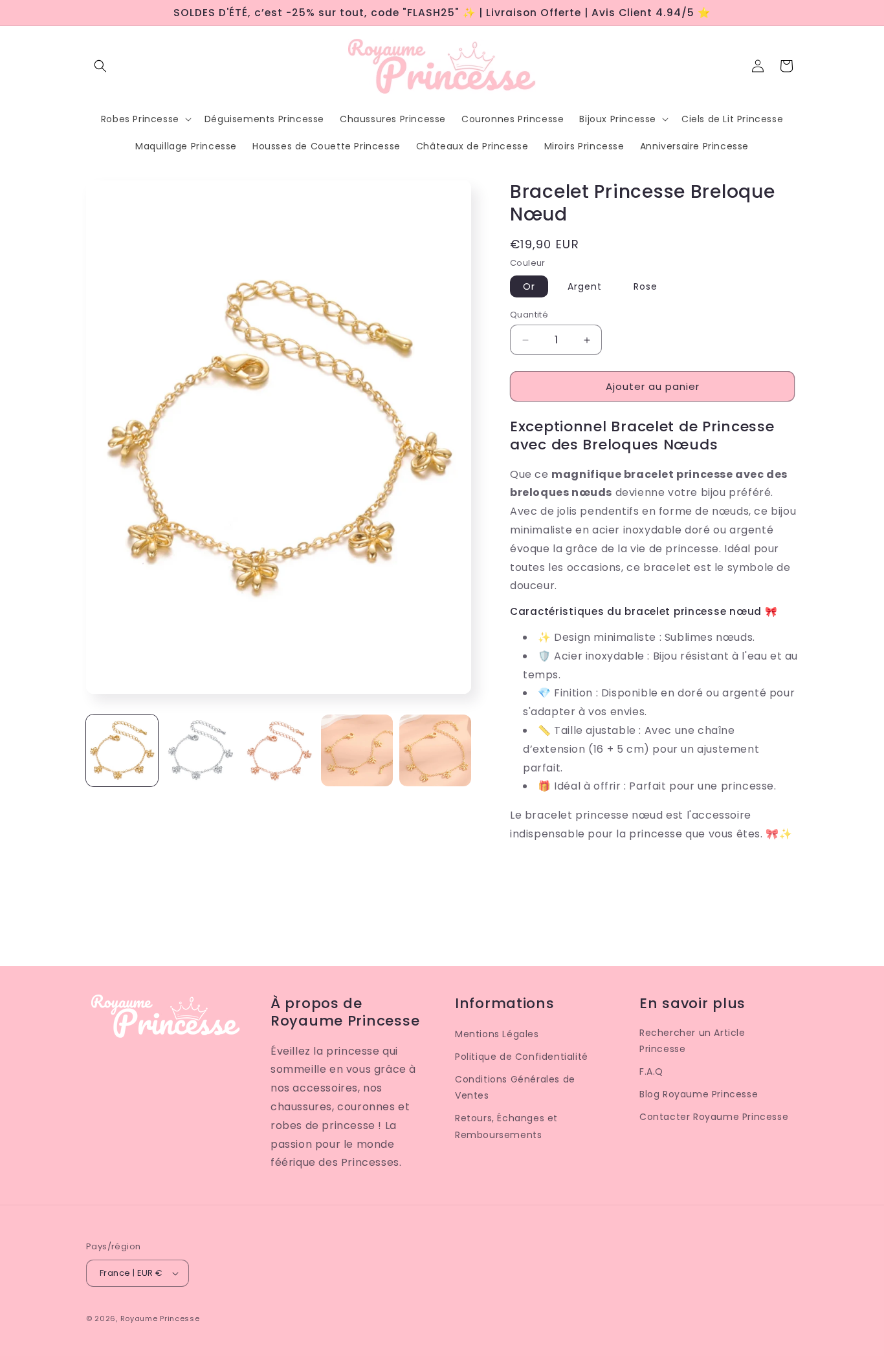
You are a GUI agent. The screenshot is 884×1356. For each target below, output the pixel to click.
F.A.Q (651, 1071)
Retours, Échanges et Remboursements (506, 1126)
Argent (585, 286)
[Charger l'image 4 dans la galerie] (357, 750)
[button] (100, 66)
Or (529, 286)
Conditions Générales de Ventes (515, 1087)
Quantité (529, 314)
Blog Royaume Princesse (698, 1094)
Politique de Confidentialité (521, 1056)
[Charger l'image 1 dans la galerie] (122, 750)
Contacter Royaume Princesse (713, 1116)
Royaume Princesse (160, 1318)
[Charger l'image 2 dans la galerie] (200, 750)
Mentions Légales (497, 1034)
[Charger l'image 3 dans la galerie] (279, 750)
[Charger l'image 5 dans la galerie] (435, 750)
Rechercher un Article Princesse (692, 1040)
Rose (645, 286)
